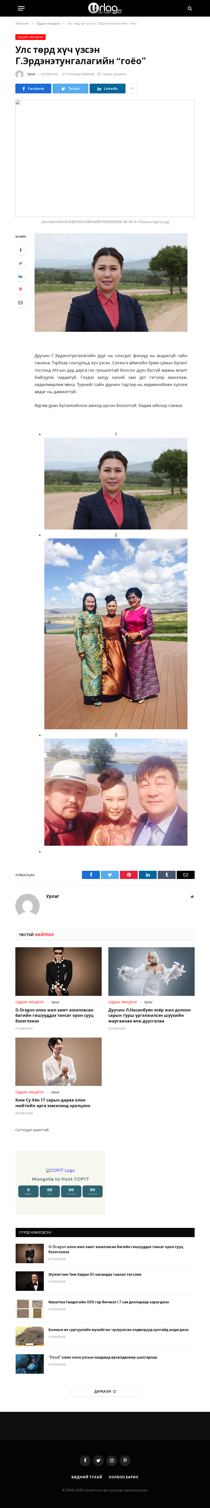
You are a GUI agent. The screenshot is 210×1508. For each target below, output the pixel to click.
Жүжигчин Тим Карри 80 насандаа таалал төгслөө (94, 1274)
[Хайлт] (189, 8)
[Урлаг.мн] (105, 8)
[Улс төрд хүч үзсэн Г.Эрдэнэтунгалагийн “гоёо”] (105, 158)
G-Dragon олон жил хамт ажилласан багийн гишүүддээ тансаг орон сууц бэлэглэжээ (54, 1016)
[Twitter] (20, 263)
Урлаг (31, 74)
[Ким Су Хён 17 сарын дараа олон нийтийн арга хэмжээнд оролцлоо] (58, 1062)
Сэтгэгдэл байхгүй (80, 74)
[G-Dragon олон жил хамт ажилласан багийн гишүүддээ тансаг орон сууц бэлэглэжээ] (58, 971)
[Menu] (21, 8)
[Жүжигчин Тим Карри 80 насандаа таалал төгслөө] (30, 1281)
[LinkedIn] (20, 276)
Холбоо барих (124, 1477)
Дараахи (102, 1391)
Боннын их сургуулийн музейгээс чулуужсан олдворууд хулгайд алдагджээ (118, 1330)
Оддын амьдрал (30, 37)
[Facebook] (20, 250)
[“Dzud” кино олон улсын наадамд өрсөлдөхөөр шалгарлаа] (30, 1364)
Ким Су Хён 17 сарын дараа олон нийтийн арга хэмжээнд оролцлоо (52, 1103)
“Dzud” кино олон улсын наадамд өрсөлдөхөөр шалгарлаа (102, 1357)
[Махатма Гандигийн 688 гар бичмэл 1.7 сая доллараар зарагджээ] (30, 1308)
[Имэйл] (20, 302)
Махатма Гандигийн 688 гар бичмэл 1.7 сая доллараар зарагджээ (108, 1302)
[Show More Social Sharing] (132, 88)
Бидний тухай (86, 1477)
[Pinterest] (20, 289)
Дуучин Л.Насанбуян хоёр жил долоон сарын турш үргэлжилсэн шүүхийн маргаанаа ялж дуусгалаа (149, 1016)
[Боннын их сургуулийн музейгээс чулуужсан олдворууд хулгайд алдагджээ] (30, 1336)
